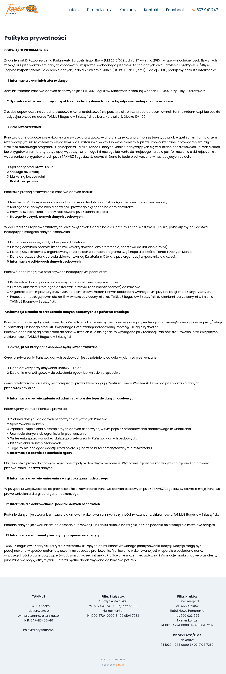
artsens (120, 664)
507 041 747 (207, 9)
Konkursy (127, 9)
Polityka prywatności (38, 630)
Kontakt (151, 9)
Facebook (175, 9)
